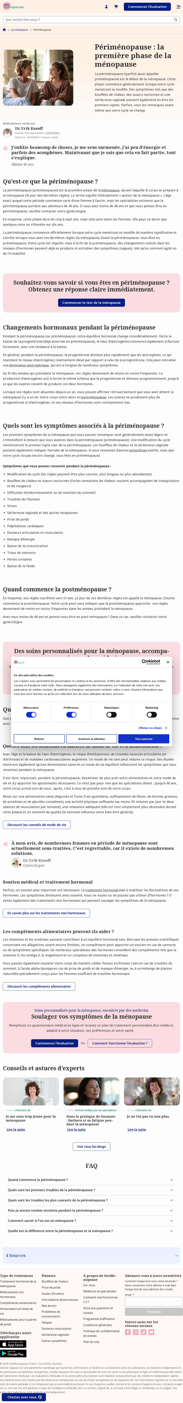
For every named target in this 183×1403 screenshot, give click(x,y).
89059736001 (53, 133)
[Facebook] (128, 1332)
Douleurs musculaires (56, 1329)
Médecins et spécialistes (99, 1291)
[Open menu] (178, 6)
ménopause (110, 190)
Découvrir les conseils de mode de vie (36, 825)
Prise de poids (51, 1287)
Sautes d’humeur (53, 1294)
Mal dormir (49, 1306)
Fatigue (47, 1322)
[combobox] (91, 19)
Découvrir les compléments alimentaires (39, 986)
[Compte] (106, 6)
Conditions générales (97, 1325)
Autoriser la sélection (91, 738)
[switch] (71, 715)
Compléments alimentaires (18, 1303)
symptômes (138, 450)
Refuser (39, 738)
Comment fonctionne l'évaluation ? (120, 1043)
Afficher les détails (150, 727)
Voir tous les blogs (91, 1146)
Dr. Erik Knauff (29, 128)
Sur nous (89, 1285)
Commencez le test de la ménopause (91, 302)
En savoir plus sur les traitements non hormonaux (46, 913)
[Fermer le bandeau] (168, 662)
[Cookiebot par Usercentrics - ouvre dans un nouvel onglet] (144, 662)
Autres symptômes (54, 1341)
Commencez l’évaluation (147, 6)
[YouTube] (151, 1332)
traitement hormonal (101, 890)
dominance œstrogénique (29, 365)
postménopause (93, 397)
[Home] (13, 6)
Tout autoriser (144, 738)
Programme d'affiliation (99, 1319)
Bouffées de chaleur (55, 1281)
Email (129, 1294)
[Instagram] (136, 1332)
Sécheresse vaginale (55, 1335)
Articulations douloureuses (60, 1300)
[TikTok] (143, 1332)
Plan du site (91, 1342)
